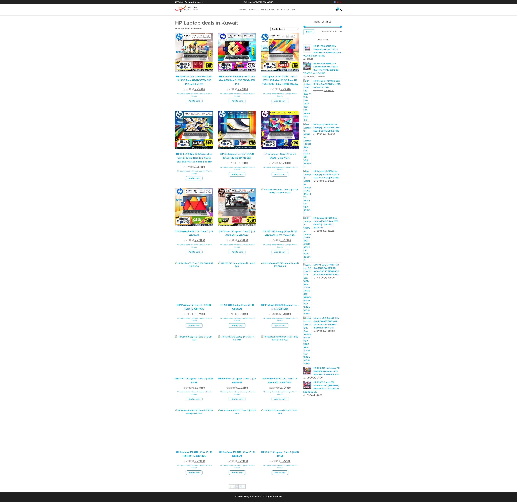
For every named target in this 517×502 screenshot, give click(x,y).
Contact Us (288, 9)
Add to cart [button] (194, 101)
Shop (252, 9)
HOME (242, 9)
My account (268, 9)
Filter (308, 31)
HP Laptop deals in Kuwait (187, 94)
